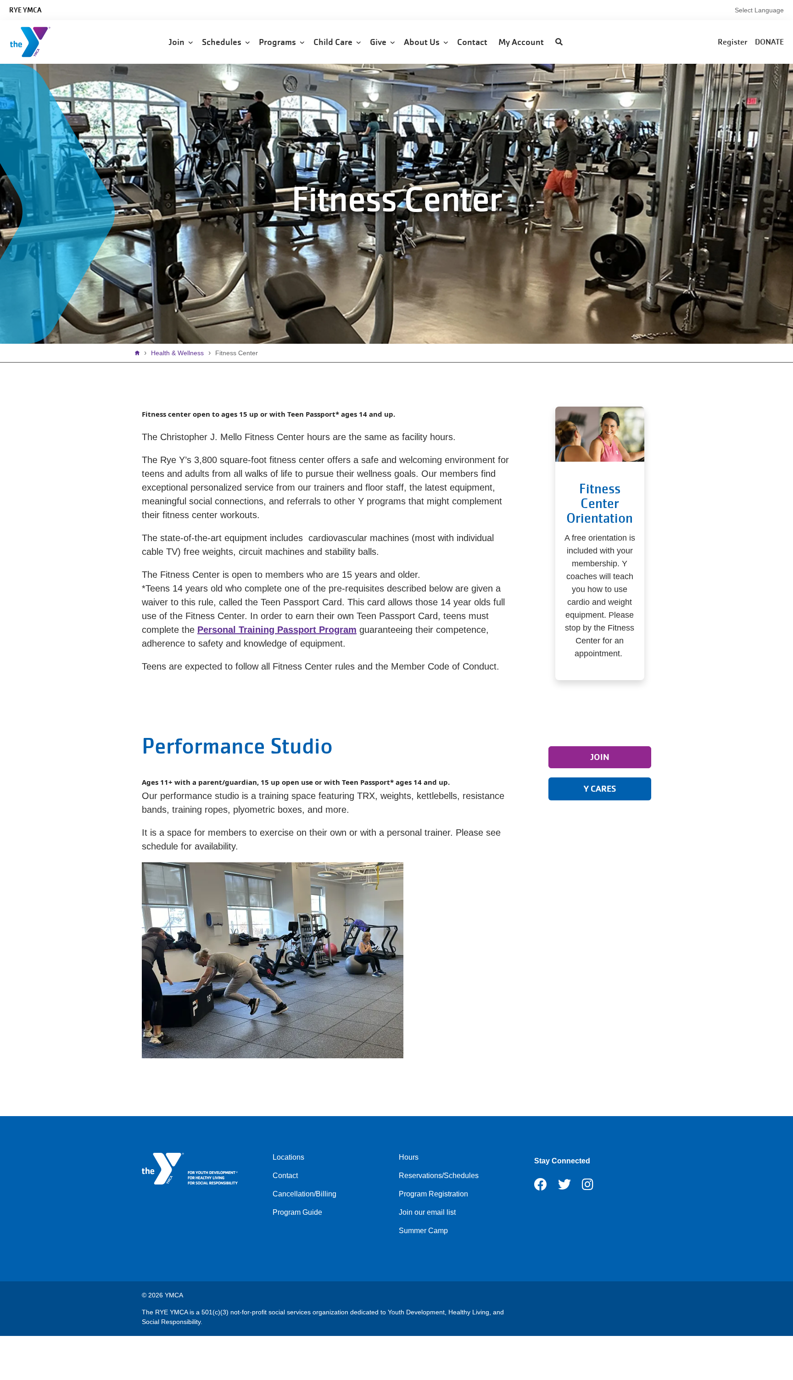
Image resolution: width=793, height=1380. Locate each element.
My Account (522, 42)
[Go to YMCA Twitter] (564, 1187)
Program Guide (297, 1212)
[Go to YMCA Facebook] (540, 1187)
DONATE (769, 42)
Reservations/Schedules (439, 1175)
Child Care (334, 42)
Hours (409, 1157)
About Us (423, 42)
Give (380, 42)
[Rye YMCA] (62, 42)
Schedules (223, 42)
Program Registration (433, 1194)
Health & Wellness (177, 353)
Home (139, 352)
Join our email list (427, 1212)
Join (178, 42)
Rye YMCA (25, 10)
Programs (279, 42)
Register (733, 42)
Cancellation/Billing (304, 1194)
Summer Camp (423, 1231)
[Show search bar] (559, 42)
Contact (473, 42)
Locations (288, 1157)
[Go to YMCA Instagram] (587, 1187)
